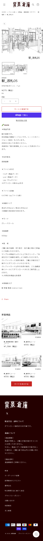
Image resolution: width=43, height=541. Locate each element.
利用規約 (8, 505)
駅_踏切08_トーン (29, 342)
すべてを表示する (21, 384)
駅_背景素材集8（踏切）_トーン (11, 342)
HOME (4, 12)
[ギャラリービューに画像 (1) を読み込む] (8, 68)
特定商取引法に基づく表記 (14, 490)
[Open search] (36, 534)
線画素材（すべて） (30, 12)
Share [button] (6, 299)
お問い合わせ (9, 500)
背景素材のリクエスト (13, 480)
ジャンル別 (11, 12)
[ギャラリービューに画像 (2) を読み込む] (21, 68)
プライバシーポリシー (13, 495)
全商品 (20, 12)
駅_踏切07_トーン (9, 373)
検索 (6, 470)
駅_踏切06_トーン (29, 373)
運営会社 (8, 485)
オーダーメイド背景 (12, 475)
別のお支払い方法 (21, 120)
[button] (4, 4)
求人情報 (8, 510)
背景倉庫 (13, 533)
